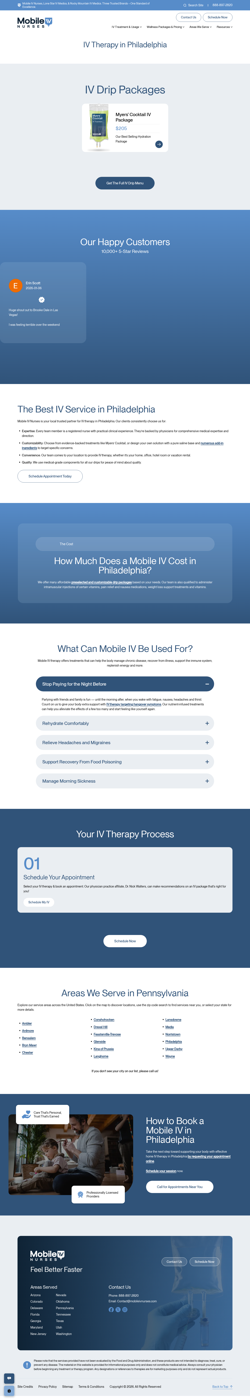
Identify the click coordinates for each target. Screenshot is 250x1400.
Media (169, 1027)
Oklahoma (62, 1301)
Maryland (36, 1327)
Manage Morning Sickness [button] (68, 781)
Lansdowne (173, 1019)
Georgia (35, 1321)
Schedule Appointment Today (50, 476)
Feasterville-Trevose (107, 1034)
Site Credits (25, 1386)
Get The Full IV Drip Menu (125, 183)
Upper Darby (173, 1049)
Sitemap (67, 1386)
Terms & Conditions (91, 1386)
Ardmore (28, 1031)
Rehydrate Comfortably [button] (65, 723)
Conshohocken (104, 1019)
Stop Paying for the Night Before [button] (74, 684)
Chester (27, 1052)
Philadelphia (173, 1041)
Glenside (100, 1041)
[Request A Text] (9, 1378)
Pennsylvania (65, 1308)
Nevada (61, 1295)
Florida (34, 1314)
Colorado (36, 1301)
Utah (59, 1327)
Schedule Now (218, 17)
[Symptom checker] (9, 1391)
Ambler (27, 1023)
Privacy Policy (47, 1386)
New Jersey (38, 1333)
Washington (64, 1333)
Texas (60, 1321)
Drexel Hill (100, 1027)
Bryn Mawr (29, 1045)
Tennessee (63, 1314)
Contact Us (188, 17)
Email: (133, 1301)
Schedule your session (161, 1171)
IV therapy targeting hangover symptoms (133, 704)
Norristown (172, 1034)
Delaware (36, 1308)
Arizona (35, 1295)
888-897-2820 (222, 5)
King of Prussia (104, 1049)
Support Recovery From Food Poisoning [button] (82, 762)
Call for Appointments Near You (180, 1187)
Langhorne (101, 1056)
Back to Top (220, 1386)
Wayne (170, 1056)
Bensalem (29, 1038)
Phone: (124, 1295)
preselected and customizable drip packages (101, 582)
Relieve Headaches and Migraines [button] (76, 742)
